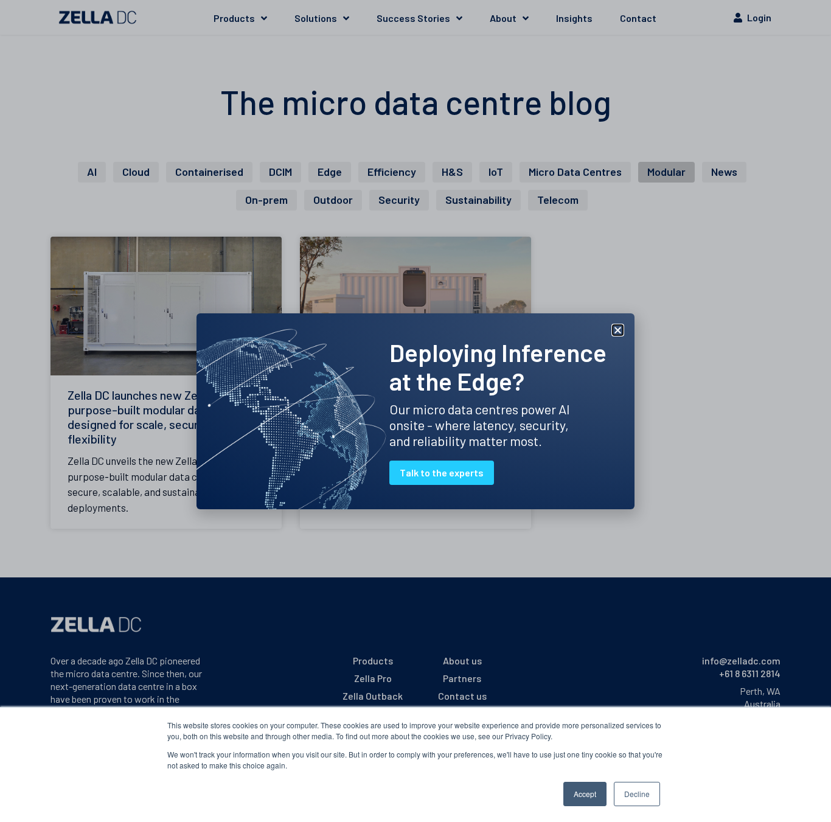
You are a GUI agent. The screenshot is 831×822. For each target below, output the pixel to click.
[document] (415, 411)
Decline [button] (637, 794)
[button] (617, 330)
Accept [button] (585, 794)
